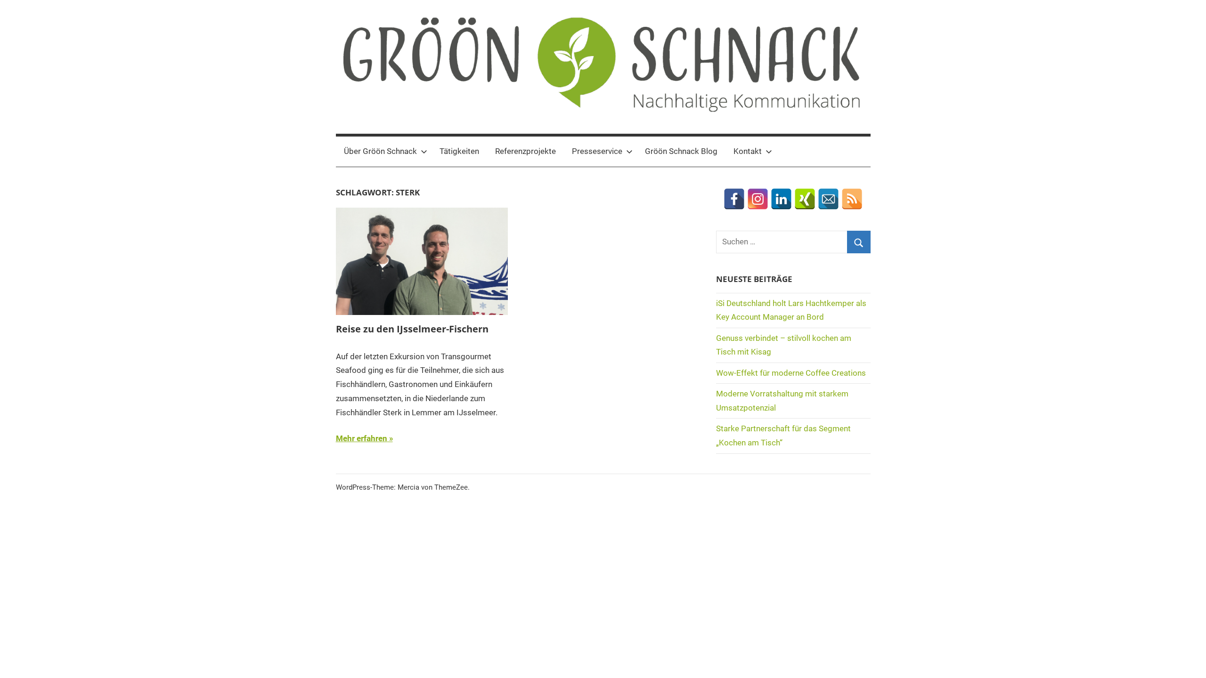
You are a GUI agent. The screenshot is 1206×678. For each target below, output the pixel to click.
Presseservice (597, 151)
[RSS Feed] (852, 199)
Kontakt (747, 151)
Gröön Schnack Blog (681, 151)
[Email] (828, 199)
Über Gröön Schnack (380, 151)
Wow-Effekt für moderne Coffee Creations (791, 373)
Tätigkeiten (459, 151)
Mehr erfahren (361, 438)
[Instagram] (757, 199)
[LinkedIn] (781, 199)
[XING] (804, 199)
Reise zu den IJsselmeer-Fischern (412, 329)
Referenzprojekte (525, 151)
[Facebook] (734, 199)
